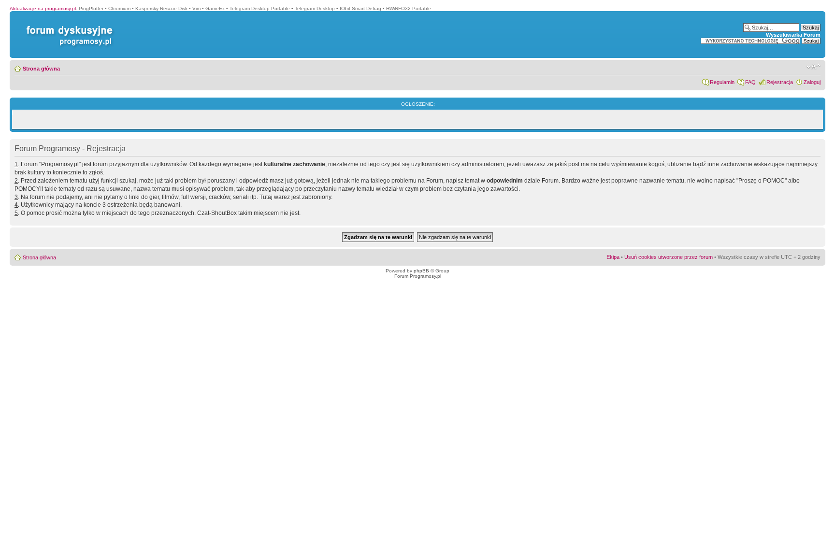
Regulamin (722, 82)
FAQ (750, 82)
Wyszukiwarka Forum (793, 35)
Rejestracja (779, 82)
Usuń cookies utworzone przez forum (668, 257)
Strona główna (41, 68)
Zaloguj (812, 82)
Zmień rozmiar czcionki (813, 66)
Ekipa (612, 257)
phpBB (421, 270)
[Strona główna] (68, 25)
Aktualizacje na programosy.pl (43, 8)
